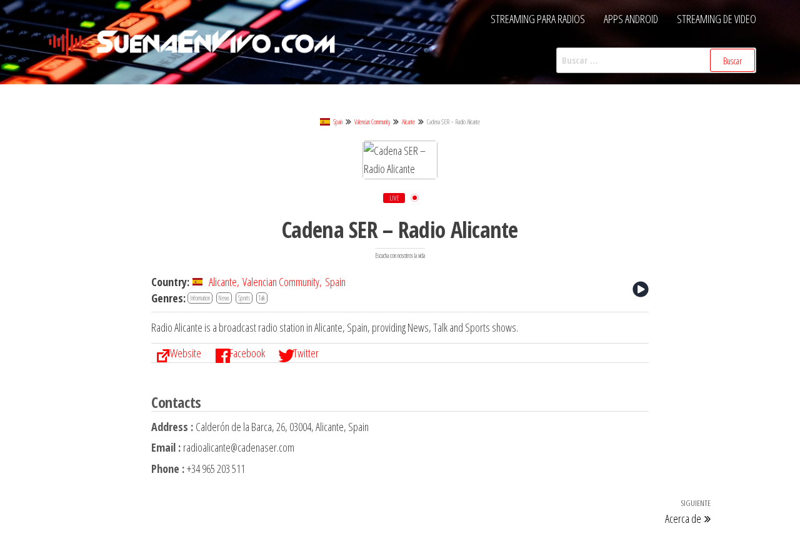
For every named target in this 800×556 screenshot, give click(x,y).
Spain (337, 121)
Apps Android (631, 18)
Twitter (306, 353)
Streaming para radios (538, 18)
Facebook (247, 353)
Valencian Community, (282, 281)
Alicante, (224, 281)
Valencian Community (372, 121)
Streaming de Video (716, 18)
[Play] (640, 289)
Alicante (408, 121)
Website (185, 353)
